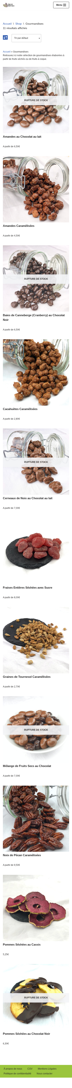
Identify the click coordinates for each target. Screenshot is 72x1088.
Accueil (7, 23)
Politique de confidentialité (17, 1073)
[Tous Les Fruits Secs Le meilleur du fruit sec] (9, 5)
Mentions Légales (47, 1068)
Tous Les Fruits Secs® (17, 1081)
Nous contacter (44, 1073)
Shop (18, 23)
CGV (29, 1068)
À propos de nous (13, 1068)
